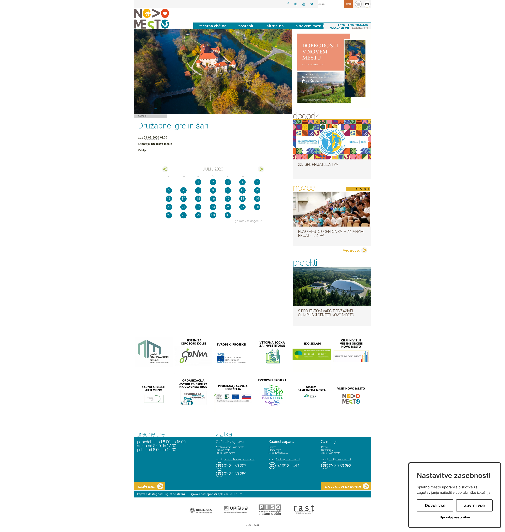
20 (169, 207)
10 (228, 190)
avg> (261, 169)
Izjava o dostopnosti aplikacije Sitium (216, 494)
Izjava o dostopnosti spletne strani (161, 494)
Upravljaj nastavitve (455, 517)
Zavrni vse (474, 505)
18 (242, 198)
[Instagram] (296, 4)
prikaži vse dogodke (248, 221)
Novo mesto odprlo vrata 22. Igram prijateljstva (331, 233)
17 (228, 198)
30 (213, 215)
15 (198, 198)
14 (183, 198)
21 (183, 207)
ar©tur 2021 (252, 525)
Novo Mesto (160, 19)
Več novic (351, 250)
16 (213, 198)
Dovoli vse (435, 505)
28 (183, 215)
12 (257, 190)
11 (242, 190)
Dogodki (142, 116)
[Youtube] (304, 4)
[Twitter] (312, 4)
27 (169, 215)
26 (257, 207)
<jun (165, 169)
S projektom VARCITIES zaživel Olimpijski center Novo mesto (326, 313)
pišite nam (146, 486)
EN (367, 4)
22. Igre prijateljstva (318, 164)
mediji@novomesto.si (340, 459)
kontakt (358, 4)
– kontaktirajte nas (349, 26)
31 (228, 215)
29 (198, 215)
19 (257, 198)
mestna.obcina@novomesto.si (239, 459)
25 (242, 207)
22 (198, 207)
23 (213, 207)
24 (228, 207)
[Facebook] (288, 4)
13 (169, 198)
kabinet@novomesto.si (288, 459)
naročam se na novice (343, 486)
